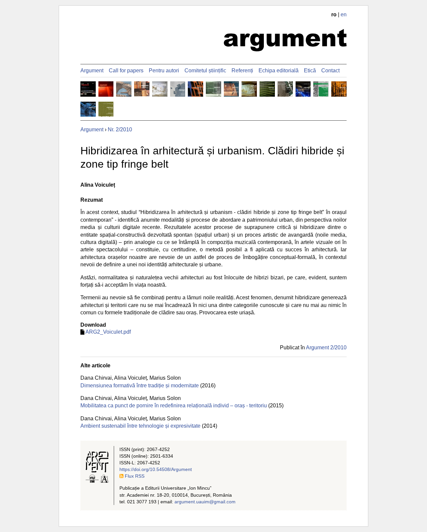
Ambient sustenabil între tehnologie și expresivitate (140, 426)
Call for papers (126, 70)
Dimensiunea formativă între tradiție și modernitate (139, 385)
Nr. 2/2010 (120, 129)
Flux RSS (134, 476)
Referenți (242, 70)
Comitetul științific (205, 70)
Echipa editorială (279, 70)
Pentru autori (164, 70)
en (344, 14)
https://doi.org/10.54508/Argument (155, 469)
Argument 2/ (326, 347)
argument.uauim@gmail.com (205, 501)
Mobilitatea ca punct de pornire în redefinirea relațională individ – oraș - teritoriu (173, 405)
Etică (310, 70)
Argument (91, 70)
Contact (330, 70)
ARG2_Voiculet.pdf (108, 332)
